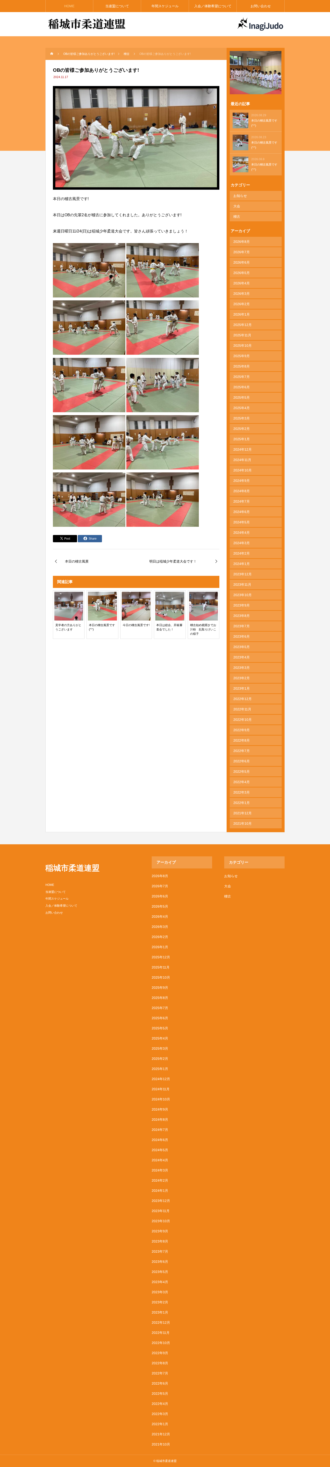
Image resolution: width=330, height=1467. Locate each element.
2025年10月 (242, 345)
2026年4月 (241, 283)
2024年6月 (241, 512)
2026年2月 (241, 304)
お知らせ (240, 196)
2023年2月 (241, 678)
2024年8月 (241, 491)
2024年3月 (241, 543)
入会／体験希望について (212, 6)
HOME (69, 6)
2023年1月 (241, 688)
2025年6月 (241, 387)
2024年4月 (241, 533)
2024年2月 (241, 553)
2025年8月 (241, 366)
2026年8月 (241, 242)
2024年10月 (242, 470)
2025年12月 (242, 325)
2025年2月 (241, 429)
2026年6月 (241, 262)
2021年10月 (242, 823)
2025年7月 (241, 377)
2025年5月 (241, 397)
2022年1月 (241, 803)
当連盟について (117, 6)
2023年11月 (242, 584)
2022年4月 (241, 782)
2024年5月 (241, 522)
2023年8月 (241, 616)
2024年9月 (241, 481)
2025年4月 (241, 408)
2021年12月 (242, 813)
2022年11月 (242, 709)
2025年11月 (242, 335)
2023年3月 (241, 668)
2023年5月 (241, 647)
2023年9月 (241, 605)
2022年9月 (241, 730)
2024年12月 (242, 449)
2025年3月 (241, 418)
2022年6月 (241, 761)
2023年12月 (242, 574)
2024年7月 (241, 501)
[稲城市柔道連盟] (87, 24)
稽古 (236, 216)
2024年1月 (241, 564)
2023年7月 (241, 626)
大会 (236, 206)
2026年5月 (241, 273)
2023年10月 (242, 595)
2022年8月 (241, 740)
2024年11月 (242, 460)
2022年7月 (241, 751)
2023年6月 (241, 636)
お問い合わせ (261, 6)
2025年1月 (241, 439)
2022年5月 (241, 771)
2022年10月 (242, 720)
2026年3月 (241, 294)
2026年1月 (241, 314)
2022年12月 (242, 699)
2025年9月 (241, 356)
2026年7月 (241, 252)
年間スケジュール (165, 6)
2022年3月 (241, 792)
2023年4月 (241, 657)
